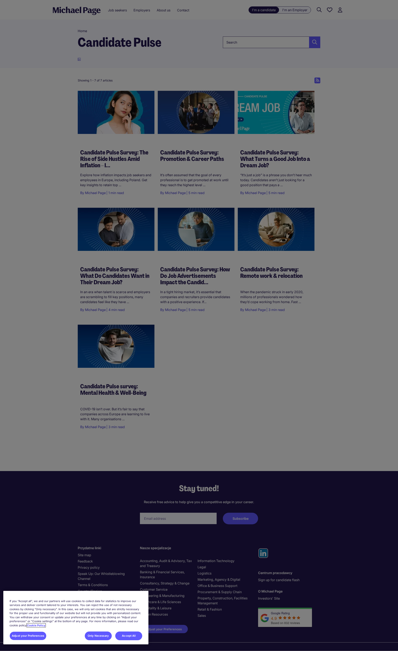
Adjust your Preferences (28, 635)
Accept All (128, 635)
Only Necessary (98, 635)
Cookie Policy (36, 625)
